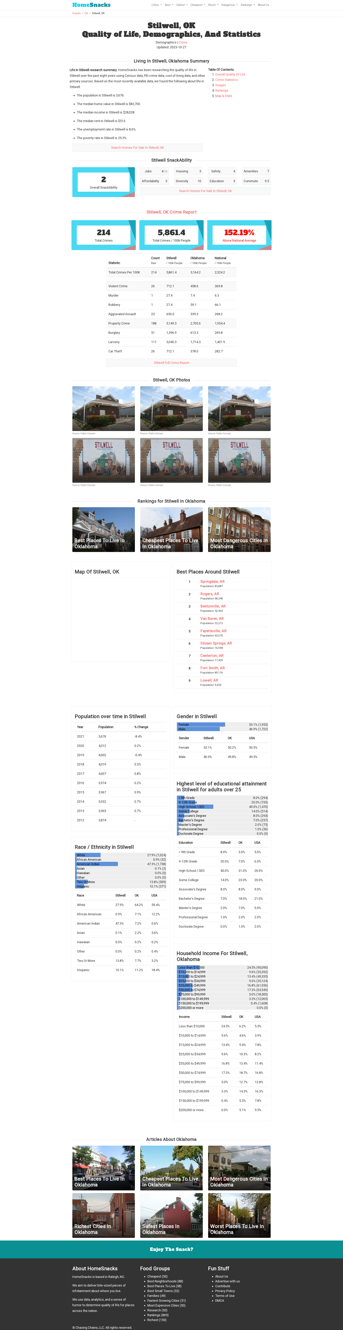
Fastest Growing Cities (163, 1300)
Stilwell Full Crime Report (171, 363)
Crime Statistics (226, 80)
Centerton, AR (212, 655)
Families (153, 1296)
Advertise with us (227, 1281)
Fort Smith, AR (212, 668)
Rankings (221, 90)
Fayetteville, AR (213, 631)
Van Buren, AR (212, 618)
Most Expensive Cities (163, 1305)
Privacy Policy (225, 1291)
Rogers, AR (209, 594)
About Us (263, 5)
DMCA (219, 1300)
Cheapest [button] (196, 5)
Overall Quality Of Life (230, 74)
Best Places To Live (161, 1286)
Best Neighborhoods (162, 1281)
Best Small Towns (160, 1291)
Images (220, 85)
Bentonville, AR (213, 606)
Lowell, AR (209, 680)
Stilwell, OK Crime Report (171, 212)
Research (154, 1310)
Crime (183, 42)
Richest (152, 1320)
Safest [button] (180, 5)
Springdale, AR (212, 581)
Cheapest (154, 1276)
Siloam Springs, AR (216, 643)
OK (86, 13)
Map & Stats (223, 96)
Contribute (222, 1286)
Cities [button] (155, 5)
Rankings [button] (247, 5)
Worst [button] (212, 5)
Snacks (91, 5)
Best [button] (168, 5)
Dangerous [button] (228, 5)
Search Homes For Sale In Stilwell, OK (137, 147)
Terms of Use (225, 1296)
